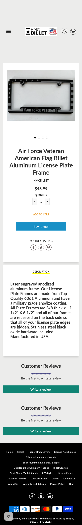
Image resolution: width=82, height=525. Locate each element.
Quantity (41, 195)
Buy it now (41, 226)
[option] (41, 95)
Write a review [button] (41, 389)
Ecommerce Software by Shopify (57, 518)
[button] (41, 214)
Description (41, 271)
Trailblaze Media (30, 518)
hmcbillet (41, 180)
